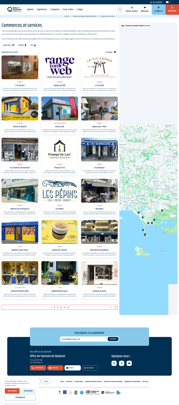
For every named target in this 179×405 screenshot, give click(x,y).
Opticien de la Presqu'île (19, 209)
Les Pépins (60, 209)
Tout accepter (12, 391)
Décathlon (99, 209)
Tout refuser (28, 391)
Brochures (55, 368)
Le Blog (80, 9)
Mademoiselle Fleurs (60, 291)
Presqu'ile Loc (59, 167)
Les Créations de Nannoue (20, 167)
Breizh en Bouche (20, 126)
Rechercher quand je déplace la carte (137, 25)
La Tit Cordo (99, 85)
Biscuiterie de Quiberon (99, 250)
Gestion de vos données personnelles (113, 381)
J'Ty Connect (20, 85)
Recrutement (69, 381)
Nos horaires (90, 368)
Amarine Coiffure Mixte (20, 291)
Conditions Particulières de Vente (93, 381)
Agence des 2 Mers (99, 126)
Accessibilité (156, 2)
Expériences (42, 9)
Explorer (30, 9)
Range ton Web (59, 85)
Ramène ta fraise (99, 291)
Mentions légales (78, 381)
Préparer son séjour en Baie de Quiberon (84, 16)
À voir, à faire (68, 9)
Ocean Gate (59, 126)
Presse (46, 381)
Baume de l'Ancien (59, 250)
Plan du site (145, 381)
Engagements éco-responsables (132, 381)
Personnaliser (20, 397)
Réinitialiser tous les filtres (10, 52)
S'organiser (54, 9)
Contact (71, 368)
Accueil (67, 16)
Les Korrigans (99, 167)
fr (167, 2)
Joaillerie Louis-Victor (20, 250)
